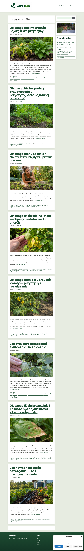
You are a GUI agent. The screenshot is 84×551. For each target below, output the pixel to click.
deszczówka (13, 519)
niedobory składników (42, 269)
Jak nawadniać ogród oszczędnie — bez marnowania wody (25, 471)
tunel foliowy (21, 334)
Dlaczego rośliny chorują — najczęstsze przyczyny (29, 29)
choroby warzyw (22, 205)
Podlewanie (13, 517)
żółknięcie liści (31, 79)
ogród (29, 77)
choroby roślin (14, 77)
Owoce (67, 5)
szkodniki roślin (17, 79)
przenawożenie (32, 458)
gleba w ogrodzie (36, 205)
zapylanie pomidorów (41, 334)
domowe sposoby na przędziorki (24, 393)
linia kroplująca (20, 519)
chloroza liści (13, 269)
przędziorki (14, 395)
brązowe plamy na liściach (16, 457)
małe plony (42, 205)
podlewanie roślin (41, 77)
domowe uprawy (29, 205)
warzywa (34, 334)
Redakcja (38, 540)
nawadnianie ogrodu (27, 519)
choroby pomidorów (15, 333)
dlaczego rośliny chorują (22, 77)
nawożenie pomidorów (32, 333)
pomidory (16, 334)
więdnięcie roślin (24, 79)
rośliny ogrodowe (47, 458)
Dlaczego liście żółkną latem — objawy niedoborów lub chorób (30, 219)
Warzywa (72, 5)
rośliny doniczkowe (39, 458)
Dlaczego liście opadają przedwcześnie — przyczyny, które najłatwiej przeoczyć (29, 93)
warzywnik (38, 206)
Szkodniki (13, 392)
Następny (18, 528)
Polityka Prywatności (71, 548)
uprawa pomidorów (28, 334)
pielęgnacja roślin (34, 77)
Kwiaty (62, 5)
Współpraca (39, 544)
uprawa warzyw (32, 206)
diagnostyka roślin (27, 269)
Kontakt (38, 542)
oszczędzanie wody (38, 519)
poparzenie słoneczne (14, 458)
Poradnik (54, 5)
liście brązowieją (31, 457)
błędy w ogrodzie (14, 205)
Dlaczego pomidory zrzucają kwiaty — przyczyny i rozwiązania (30, 283)
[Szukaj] (73, 18)
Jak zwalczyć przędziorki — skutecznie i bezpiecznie (30, 345)
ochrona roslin (34, 393)
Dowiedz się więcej (35, 73)
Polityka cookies (64, 548)
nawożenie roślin (34, 269)
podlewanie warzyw (25, 206)
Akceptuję (59, 546)
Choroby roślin (14, 76)
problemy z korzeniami (23, 458)
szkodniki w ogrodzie (38, 395)
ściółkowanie (20, 520)
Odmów (68, 546)
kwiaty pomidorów (23, 333)
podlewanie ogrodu (16, 270)
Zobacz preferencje (77, 546)
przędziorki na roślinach (22, 395)
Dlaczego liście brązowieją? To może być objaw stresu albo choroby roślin (30, 409)
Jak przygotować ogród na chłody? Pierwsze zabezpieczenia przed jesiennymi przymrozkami (65, 53)
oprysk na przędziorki (41, 393)
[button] (81, 536)
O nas (38, 538)
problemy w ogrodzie (25, 270)
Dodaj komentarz (14, 80)
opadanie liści (23, 143)
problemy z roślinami (45, 143)
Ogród (59, 5)
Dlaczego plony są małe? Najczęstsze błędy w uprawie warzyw (31, 157)
